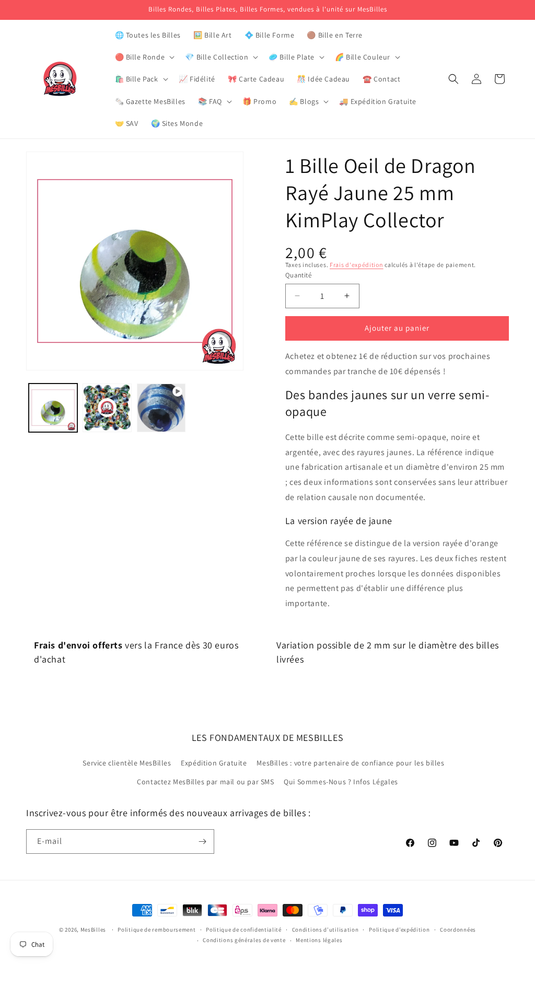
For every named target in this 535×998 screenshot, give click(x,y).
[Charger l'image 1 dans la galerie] (53, 408)
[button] (144, 57)
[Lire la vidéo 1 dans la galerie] (161, 408)
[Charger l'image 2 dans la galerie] (107, 408)
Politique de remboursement (156, 929)
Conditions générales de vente (244, 940)
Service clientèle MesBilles (127, 763)
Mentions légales (319, 940)
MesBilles (93, 929)
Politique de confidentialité (244, 929)
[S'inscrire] (202, 841)
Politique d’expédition (399, 929)
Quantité (298, 275)
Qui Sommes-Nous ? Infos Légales (341, 781)
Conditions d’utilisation (325, 929)
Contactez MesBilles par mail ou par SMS (205, 781)
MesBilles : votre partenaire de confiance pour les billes (350, 763)
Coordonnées (458, 929)
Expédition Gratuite (214, 763)
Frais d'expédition (356, 265)
